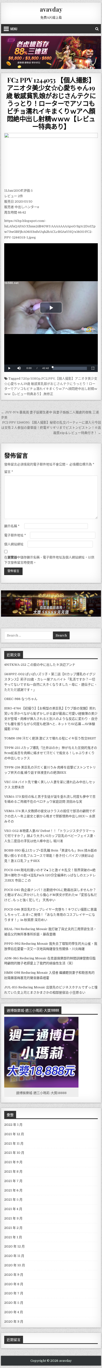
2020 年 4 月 (13, 1312)
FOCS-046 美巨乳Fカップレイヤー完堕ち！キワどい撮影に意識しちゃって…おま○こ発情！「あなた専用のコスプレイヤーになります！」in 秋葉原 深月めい (50, 915)
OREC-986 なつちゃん (20, 699)
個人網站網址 (14, 544)
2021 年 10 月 (14, 1153)
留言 (8, 472)
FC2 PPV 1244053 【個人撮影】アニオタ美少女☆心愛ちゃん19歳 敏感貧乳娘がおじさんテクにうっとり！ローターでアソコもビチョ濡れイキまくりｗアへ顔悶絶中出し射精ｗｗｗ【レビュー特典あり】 (51, 103)
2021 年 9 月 (13, 1162)
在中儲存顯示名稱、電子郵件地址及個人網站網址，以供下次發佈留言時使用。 (49, 559)
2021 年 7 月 (13, 1181)
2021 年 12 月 (14, 1134)
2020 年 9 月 (13, 1275)
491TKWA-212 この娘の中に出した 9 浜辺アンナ (39, 665)
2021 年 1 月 (13, 1237)
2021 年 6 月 (13, 1190)
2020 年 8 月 (13, 1284)
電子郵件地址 (15, 535)
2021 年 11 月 (14, 1143)
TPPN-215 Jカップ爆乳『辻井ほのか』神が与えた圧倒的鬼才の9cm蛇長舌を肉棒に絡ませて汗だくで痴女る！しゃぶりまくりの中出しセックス (50, 753)
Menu (13, 28)
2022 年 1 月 (13, 1124)
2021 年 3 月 (13, 1218)
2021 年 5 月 (13, 1199)
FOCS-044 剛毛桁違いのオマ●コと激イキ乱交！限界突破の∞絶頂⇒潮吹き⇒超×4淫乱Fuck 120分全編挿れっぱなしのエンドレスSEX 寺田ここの (50, 875)
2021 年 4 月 (13, 1209)
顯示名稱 (12, 526)
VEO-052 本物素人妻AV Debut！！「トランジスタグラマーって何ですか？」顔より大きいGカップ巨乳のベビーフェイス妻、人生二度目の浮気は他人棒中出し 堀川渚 (50, 836)
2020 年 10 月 (14, 1265)
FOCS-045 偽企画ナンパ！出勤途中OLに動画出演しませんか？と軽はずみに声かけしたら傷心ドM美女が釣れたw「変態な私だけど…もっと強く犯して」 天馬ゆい (50, 895)
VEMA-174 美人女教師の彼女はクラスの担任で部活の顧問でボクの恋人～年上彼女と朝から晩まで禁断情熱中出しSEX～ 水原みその (49, 816)
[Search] (97, 28)
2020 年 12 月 (14, 1246)
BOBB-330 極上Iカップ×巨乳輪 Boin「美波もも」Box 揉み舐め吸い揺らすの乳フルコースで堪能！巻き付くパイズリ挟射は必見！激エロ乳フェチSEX (50, 856)
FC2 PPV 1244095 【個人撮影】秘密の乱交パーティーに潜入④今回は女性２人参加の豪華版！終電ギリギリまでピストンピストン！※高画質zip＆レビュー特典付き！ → (51, 428)
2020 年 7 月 (13, 1293)
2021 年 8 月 (13, 1171)
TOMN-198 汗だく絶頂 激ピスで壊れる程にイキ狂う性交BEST (50, 738)
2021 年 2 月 (13, 1228)
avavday (51, 9)
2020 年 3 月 (13, 1321)
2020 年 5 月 (13, 1303)
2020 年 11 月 (14, 1256)
